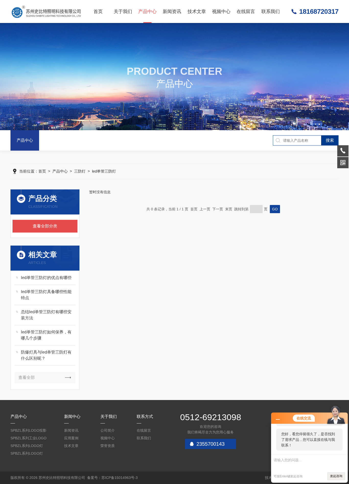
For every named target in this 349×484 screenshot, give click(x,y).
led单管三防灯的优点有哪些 (46, 277)
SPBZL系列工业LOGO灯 (28, 439)
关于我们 (123, 11)
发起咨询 (336, 476)
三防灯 (80, 171)
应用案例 (71, 438)
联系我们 (270, 11)
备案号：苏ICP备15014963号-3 (112, 478)
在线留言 (246, 11)
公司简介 (107, 430)
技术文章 (197, 11)
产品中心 (147, 11)
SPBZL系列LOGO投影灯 (28, 431)
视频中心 (221, 11)
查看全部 (26, 377)
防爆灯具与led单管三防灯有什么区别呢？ (46, 355)
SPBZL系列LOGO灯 (26, 446)
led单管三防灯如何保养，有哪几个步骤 (46, 335)
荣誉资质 (107, 446)
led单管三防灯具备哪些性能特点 (46, 294)
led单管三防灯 (104, 171)
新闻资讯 (172, 11)
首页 (98, 11)
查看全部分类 (45, 226)
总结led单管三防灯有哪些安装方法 (46, 315)
